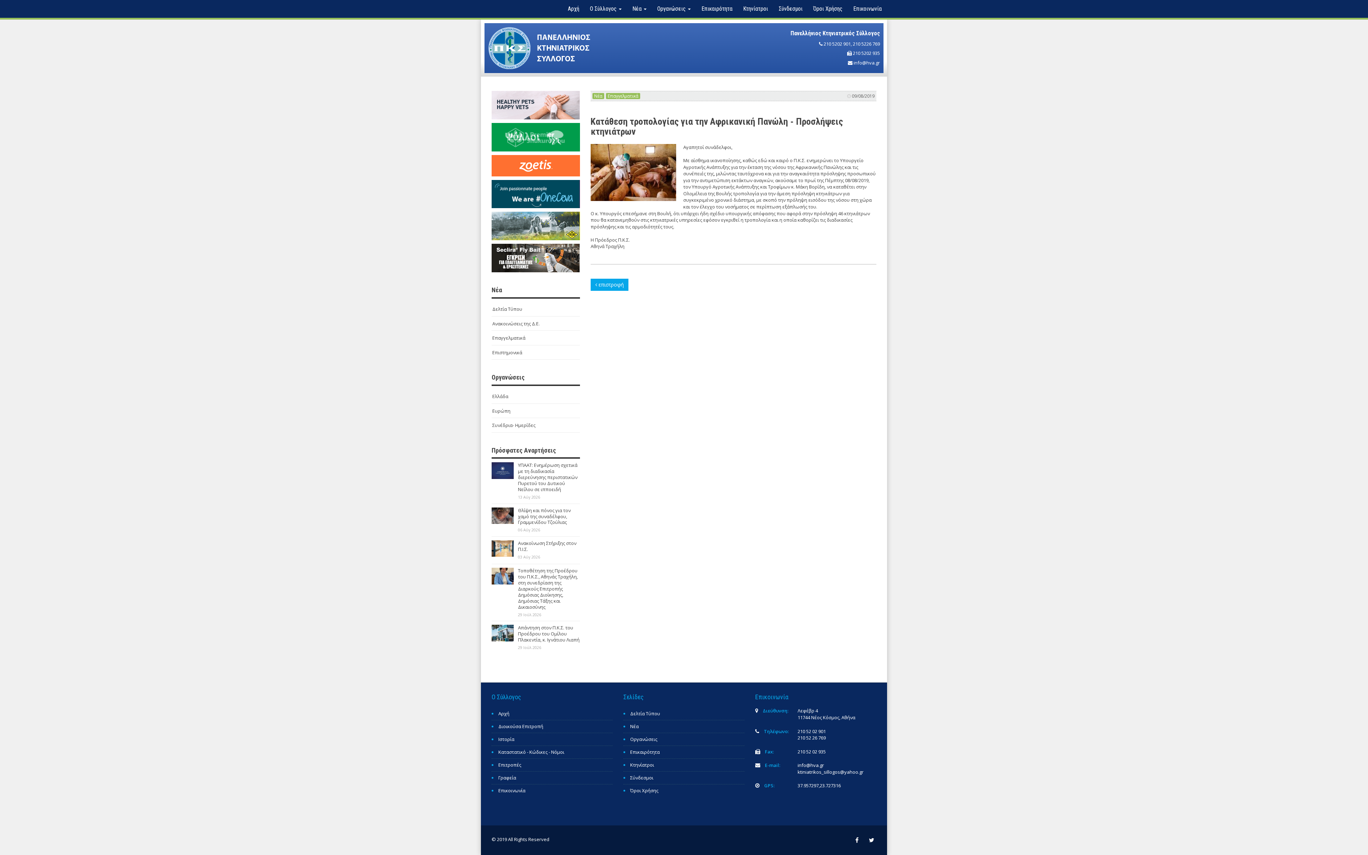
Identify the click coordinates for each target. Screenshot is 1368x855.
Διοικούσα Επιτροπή (520, 726)
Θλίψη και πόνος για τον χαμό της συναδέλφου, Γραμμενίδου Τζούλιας (544, 516)
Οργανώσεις (643, 739)
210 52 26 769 (812, 738)
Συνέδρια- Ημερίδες (513, 425)
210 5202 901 (837, 44)
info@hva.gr (867, 63)
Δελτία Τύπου (507, 309)
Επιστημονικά (507, 352)
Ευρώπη (501, 411)
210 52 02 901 (812, 731)
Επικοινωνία (867, 8)
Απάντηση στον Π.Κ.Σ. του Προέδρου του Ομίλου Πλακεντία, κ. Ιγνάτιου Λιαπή (549, 633)
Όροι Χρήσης (828, 8)
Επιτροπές (509, 765)
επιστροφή (610, 284)
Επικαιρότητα (716, 8)
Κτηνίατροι (755, 8)
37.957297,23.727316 (819, 785)
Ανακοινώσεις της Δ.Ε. (516, 323)
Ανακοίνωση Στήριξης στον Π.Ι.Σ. (547, 546)
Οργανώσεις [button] (672, 8)
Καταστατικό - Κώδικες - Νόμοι (531, 752)
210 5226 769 (866, 44)
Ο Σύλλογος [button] (604, 8)
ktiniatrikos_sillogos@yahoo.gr (831, 772)
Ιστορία (506, 739)
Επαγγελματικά (508, 338)
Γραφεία (507, 777)
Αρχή (573, 8)
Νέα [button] (637, 8)
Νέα (598, 96)
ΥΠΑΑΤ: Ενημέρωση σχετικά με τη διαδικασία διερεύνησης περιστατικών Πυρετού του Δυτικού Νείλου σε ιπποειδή (547, 477)
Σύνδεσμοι (791, 8)
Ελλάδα (500, 396)
